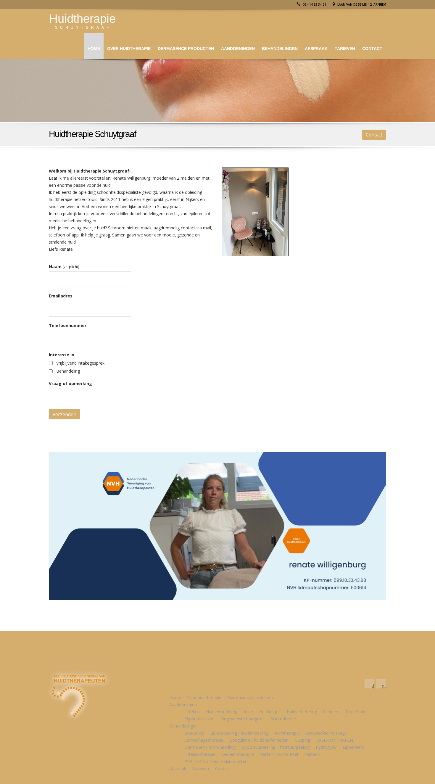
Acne (248, 711)
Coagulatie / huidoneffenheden (259, 740)
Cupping (302, 740)
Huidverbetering (302, 711)
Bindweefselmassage (326, 733)
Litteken (192, 711)
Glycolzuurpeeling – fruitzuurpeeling (276, 747)
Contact (372, 48)
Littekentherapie (199, 754)
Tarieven (345, 48)
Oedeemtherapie (238, 754)
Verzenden (64, 414)
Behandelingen (280, 48)
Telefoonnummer (67, 325)
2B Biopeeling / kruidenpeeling (239, 733)
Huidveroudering (221, 711)
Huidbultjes (270, 711)
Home (94, 48)
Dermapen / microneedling (210, 747)
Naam (64, 266)
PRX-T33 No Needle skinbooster (215, 761)
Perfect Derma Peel (279, 754)
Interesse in (61, 355)
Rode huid (355, 711)
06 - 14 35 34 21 (314, 4)
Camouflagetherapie (203, 740)
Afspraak (316, 48)
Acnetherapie (287, 733)
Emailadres (60, 296)
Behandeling (68, 371)
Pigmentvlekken (199, 719)
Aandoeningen (238, 48)
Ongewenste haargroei (243, 719)
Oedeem (331, 711)
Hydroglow (326, 747)
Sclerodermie (283, 719)
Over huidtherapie (129, 48)
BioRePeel (194, 733)
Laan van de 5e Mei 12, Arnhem (361, 4)
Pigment (312, 754)
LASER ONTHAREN (334, 740)
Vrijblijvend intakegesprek (80, 363)
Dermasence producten (186, 48)
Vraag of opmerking (70, 383)
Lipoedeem (353, 747)
